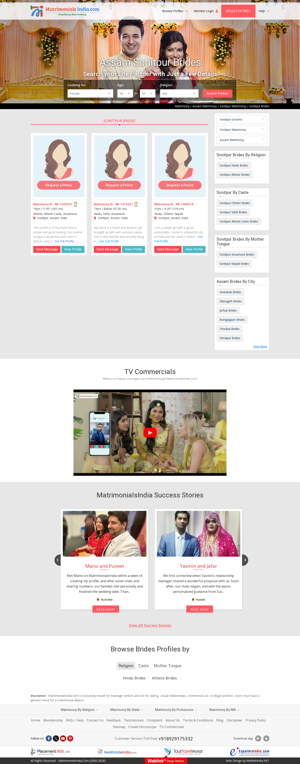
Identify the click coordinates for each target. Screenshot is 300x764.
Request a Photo (59, 185)
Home (35, 720)
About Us (173, 720)
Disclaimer (234, 720)
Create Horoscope (142, 727)
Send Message (47, 249)
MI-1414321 (124, 204)
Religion (166, 85)
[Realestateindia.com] (116, 751)
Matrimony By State (125, 710)
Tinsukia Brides (230, 329)
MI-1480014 (184, 204)
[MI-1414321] (119, 166)
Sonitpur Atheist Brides (235, 174)
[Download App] (258, 738)
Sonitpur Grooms (231, 119)
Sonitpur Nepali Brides (234, 264)
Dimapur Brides (230, 338)
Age (120, 85)
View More (260, 346)
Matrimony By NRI (223, 710)
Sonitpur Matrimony (233, 130)
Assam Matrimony (232, 140)
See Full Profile (64, 241)
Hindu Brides (134, 678)
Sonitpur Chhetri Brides (235, 203)
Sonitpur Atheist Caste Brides (239, 221)
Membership (53, 720)
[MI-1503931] (58, 166)
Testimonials (134, 720)
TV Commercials (171, 727)
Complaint (154, 720)
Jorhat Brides (228, 310)
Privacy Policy (256, 720)
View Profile (73, 249)
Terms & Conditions (198, 720)
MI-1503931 (63, 204)
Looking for (77, 85)
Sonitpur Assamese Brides (237, 254)
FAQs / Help (75, 720)
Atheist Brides (164, 678)
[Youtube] (63, 738)
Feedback (114, 720)
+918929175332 (176, 738)
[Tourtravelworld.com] (183, 751)
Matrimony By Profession (174, 710)
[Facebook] (49, 738)
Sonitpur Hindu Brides (234, 165)
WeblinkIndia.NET (258, 761)
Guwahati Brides (230, 292)
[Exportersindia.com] (249, 751)
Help (262, 11)
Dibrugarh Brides (231, 301)
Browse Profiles (173, 11)
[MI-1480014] (180, 166)
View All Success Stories (150, 625)
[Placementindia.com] (50, 751)
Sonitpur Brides (119, 120)
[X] (56, 738)
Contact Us (95, 720)
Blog (219, 720)
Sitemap (119, 727)
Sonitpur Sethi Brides (233, 212)
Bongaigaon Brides (232, 320)
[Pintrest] (70, 738)
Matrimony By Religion (78, 710)
